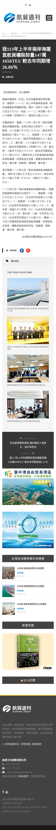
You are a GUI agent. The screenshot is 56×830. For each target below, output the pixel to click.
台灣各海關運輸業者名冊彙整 (30, 568)
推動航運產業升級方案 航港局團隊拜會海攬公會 (26, 385)
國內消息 (15, 261)
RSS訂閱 (29, 680)
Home (4, 33)
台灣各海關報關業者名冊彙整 (30, 586)
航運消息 (14, 33)
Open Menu (49, 18)
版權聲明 (36, 744)
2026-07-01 (21, 576)
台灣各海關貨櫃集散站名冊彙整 (31, 604)
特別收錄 (20, 573)
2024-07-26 (7, 72)
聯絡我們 (24, 776)
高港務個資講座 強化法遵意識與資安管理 (23, 421)
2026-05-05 (21, 612)
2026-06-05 (21, 594)
